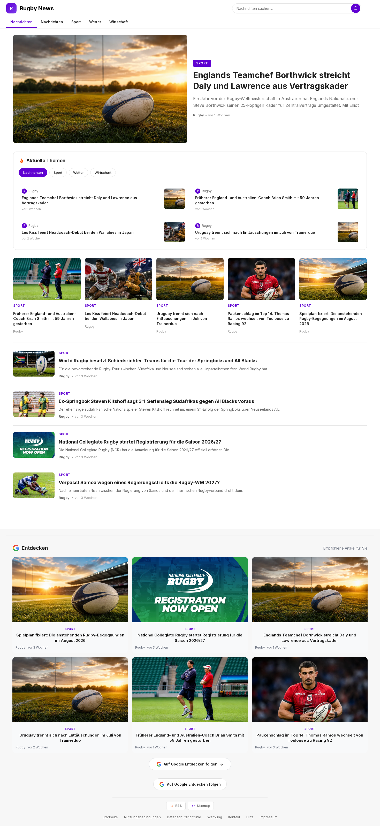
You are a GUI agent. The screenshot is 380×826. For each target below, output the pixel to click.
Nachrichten (21, 22)
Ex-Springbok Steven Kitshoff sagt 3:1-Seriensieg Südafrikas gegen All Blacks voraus (156, 401)
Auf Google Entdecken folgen (190, 764)
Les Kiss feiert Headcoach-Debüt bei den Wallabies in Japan (78, 232)
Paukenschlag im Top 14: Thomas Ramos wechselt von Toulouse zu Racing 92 (258, 318)
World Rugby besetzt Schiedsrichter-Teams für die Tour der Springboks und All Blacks (158, 360)
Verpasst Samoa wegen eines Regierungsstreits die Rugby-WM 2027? (139, 482)
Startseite (110, 817)
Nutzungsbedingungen (142, 817)
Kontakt (234, 817)
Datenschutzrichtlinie (184, 817)
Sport (76, 22)
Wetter (95, 22)
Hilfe (250, 817)
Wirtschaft (118, 22)
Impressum (268, 817)
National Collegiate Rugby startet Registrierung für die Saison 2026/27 (140, 442)
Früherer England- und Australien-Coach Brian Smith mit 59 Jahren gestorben (44, 318)
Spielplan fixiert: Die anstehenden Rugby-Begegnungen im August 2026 (330, 318)
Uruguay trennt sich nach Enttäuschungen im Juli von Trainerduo (255, 232)
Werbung (214, 817)
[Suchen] (355, 8)
